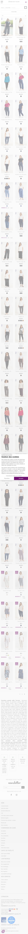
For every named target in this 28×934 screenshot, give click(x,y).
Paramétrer (7, 478)
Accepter (21, 478)
